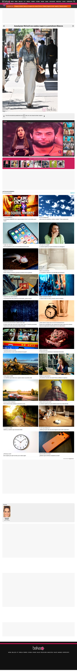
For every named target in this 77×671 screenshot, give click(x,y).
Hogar (34, 652)
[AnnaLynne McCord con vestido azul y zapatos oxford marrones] (45, 164)
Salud (38, 652)
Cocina (30, 652)
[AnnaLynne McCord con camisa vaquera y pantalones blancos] (37, 164)
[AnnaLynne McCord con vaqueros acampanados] (6, 164)
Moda (9, 652)
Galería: (38, 158)
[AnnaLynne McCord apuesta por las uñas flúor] (30, 164)
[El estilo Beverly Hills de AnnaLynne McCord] (14, 164)
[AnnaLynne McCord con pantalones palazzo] (22, 164)
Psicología (44, 652)
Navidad (60, 652)
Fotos (11, 3)
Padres (25, 652)
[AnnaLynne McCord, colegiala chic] (61, 164)
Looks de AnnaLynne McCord (21, 3)
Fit (17, 652)
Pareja (21, 652)
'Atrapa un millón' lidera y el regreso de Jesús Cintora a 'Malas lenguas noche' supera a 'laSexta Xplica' (37, 6)
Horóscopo (66, 652)
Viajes (55, 652)
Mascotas (50, 652)
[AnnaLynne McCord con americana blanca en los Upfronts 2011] (53, 164)
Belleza (14, 652)
